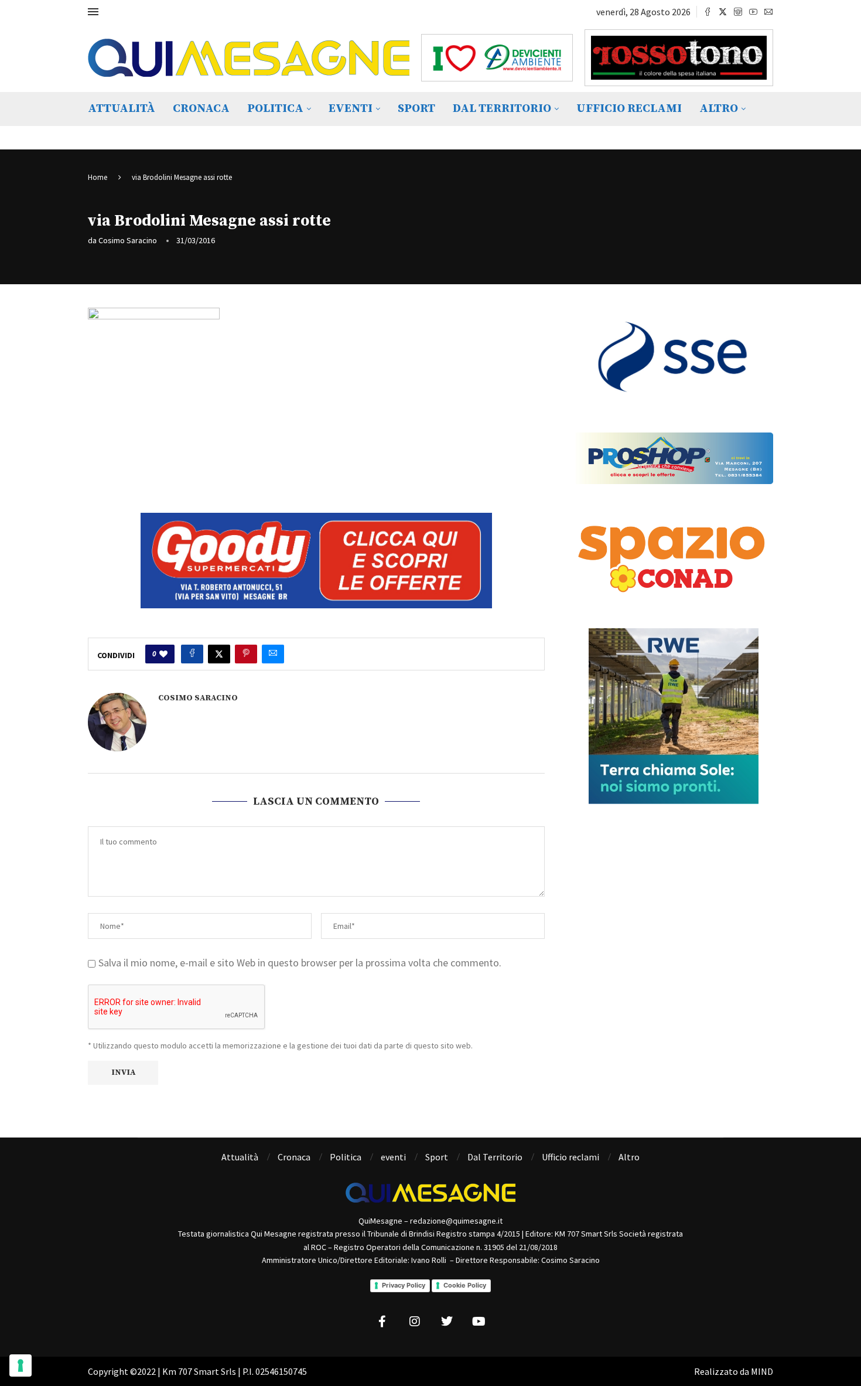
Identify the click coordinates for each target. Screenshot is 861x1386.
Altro (718, 108)
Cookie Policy (464, 1285)
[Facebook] (707, 11)
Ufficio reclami (629, 108)
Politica (275, 108)
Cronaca (201, 108)
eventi (351, 108)
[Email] (768, 11)
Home (97, 177)
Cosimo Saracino (127, 240)
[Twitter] (722, 11)
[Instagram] (738, 11)
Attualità (121, 108)
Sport (416, 108)
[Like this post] (163, 654)
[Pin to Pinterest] (246, 654)
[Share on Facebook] (192, 654)
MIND (762, 1371)
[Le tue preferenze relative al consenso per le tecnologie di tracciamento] (20, 1365)
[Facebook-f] (382, 1321)
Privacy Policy (403, 1285)
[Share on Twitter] (219, 654)
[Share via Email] (273, 654)
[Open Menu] (93, 11)
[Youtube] (753, 11)
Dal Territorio (502, 108)
